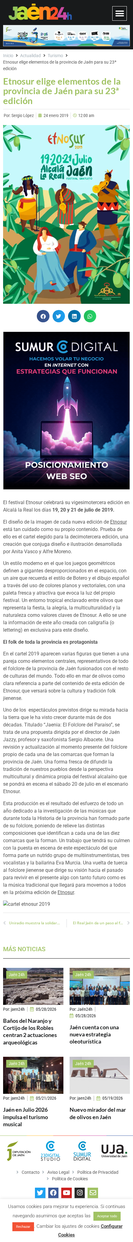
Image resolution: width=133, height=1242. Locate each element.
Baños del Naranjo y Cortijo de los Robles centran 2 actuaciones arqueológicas (30, 1031)
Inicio (8, 55)
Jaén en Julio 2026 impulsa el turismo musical (25, 1116)
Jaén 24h (17, 974)
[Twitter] (40, 1193)
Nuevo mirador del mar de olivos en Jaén (98, 1113)
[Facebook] (53, 1193)
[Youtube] (66, 1193)
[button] (119, 13)
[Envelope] (93, 1193)
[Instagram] (80, 1193)
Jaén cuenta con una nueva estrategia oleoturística (94, 1034)
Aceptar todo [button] (107, 1216)
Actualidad (30, 55)
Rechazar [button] (23, 1227)
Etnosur (118, 522)
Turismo (55, 55)
